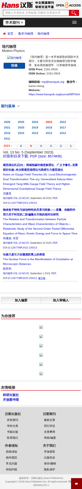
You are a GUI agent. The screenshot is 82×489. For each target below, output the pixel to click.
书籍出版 (12, 431)
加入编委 (21, 300)
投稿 (14, 65)
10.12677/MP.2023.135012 (22, 278)
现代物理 (43, 33)
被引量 (41, 278)
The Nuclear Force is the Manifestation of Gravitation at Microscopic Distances (38, 259)
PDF (55, 198)
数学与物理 (25, 33)
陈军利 (7, 268)
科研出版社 (11, 395)
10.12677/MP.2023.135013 (22, 247)
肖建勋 (7, 238)
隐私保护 (49, 469)
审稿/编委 (50, 437)
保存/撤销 (50, 463)
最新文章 (49, 419)
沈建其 (7, 193)
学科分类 (12, 425)
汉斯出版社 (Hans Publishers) (47, 478)
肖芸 (16, 238)
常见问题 (11, 463)
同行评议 (49, 425)
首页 (10, 33)
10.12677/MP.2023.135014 (22, 203)
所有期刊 (12, 419)
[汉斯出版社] (17, 4)
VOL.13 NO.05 (21, 198)
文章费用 (49, 431)
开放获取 (49, 451)
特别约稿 (11, 469)
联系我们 (12, 437)
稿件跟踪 (11, 457)
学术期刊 (13, 23)
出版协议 (49, 457)
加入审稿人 (61, 300)
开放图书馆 (11, 399)
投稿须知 (11, 451)
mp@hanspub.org (53, 81)
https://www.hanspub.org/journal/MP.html (54, 94)
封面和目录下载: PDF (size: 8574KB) (32, 156)
